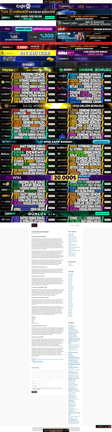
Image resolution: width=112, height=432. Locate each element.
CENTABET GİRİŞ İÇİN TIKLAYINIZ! (56, 43)
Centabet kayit (77, 369)
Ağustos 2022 (70, 303)
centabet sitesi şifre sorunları (77, 391)
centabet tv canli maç (71, 401)
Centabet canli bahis (72, 336)
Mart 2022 (70, 310)
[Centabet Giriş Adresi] (34, 225)
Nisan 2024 (70, 291)
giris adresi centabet (71, 420)
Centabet (72, 225)
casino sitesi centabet (72, 326)
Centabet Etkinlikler (71, 255)
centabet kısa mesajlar (77, 373)
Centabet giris (71, 355)
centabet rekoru (76, 385)
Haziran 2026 (70, 275)
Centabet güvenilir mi (73, 367)
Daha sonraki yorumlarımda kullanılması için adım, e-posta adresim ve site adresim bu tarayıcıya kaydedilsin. (47, 389)
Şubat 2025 (70, 278)
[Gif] (56, 106)
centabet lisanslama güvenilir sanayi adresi (73, 374)
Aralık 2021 (70, 315)
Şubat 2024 (70, 294)
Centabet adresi (72, 329)
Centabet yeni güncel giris (74, 413)
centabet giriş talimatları (71, 361)
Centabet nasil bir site (73, 378)
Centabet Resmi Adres (72, 252)
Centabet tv (71, 400)
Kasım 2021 (70, 316)
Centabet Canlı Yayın (72, 254)
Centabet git (76, 361)
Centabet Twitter (72, 405)
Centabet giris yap (73, 360)
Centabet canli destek (42, 359)
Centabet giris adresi (73, 357)
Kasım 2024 (70, 281)
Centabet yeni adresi (72, 411)
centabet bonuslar (70, 335)
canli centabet (70, 325)
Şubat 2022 (70, 312)
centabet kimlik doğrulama (71, 373)
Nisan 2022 (70, 309)
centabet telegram (71, 397)
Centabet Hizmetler (71, 248)
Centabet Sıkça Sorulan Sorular (72, 396)
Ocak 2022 (70, 313)
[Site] (28, 76)
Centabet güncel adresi (73, 362)
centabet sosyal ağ (74, 392)
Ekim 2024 (70, 282)
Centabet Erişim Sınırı (72, 245)
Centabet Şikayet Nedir (72, 238)
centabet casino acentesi (76, 345)
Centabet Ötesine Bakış (72, 244)
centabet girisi (70, 358)
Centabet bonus (72, 334)
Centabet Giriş (77, 225)
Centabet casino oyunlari (73, 347)
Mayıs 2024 (70, 290)
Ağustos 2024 (70, 285)
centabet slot (69, 392)
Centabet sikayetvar (73, 388)
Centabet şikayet (72, 419)
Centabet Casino (70, 345)
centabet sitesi (70, 391)
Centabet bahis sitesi (73, 332)
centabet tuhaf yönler (76, 399)
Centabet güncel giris (56, 359)
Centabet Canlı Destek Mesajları (74, 247)
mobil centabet (77, 423)
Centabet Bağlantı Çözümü (73, 241)
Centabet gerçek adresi (49, 359)
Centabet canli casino (36, 359)
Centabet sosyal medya (71, 393)
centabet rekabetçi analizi (71, 385)
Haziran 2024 (70, 288)
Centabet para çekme (71, 380)
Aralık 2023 (70, 297)
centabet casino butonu (70, 346)
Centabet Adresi (71, 233)
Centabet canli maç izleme (72, 342)
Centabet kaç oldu (73, 372)
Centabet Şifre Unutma (72, 239)
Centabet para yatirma (72, 379)
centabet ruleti (69, 386)
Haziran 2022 (70, 306)
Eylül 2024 (70, 284)
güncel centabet (71, 423)
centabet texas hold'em (70, 399)
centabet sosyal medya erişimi (71, 394)
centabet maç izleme (71, 375)
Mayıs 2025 (70, 276)
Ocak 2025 (70, 279)
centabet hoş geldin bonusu (71, 368)
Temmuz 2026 (70, 273)
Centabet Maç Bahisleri (72, 236)
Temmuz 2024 (70, 287)
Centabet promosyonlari (73, 384)
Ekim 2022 (70, 300)
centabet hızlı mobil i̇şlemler (71, 369)
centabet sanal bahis (74, 386)
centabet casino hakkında (77, 346)
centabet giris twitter (77, 358)
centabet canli (75, 335)
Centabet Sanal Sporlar (71, 387)
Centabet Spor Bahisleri (72, 395)
